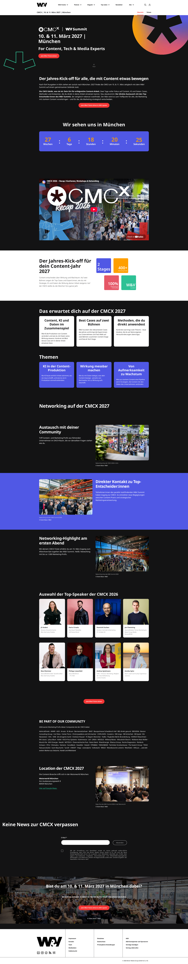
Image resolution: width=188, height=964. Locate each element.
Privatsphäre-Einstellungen (106, 945)
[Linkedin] (38, 952)
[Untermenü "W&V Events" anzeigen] (67, 5)
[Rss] (50, 952)
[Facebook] (46, 952)
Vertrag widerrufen (132, 948)
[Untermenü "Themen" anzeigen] (81, 5)
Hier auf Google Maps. (48, 788)
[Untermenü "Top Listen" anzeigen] (109, 5)
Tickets (149, 12)
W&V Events (62, 5)
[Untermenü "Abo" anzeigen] (133, 5)
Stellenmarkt (73, 951)
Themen (76, 5)
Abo (130, 5)
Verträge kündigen (132, 945)
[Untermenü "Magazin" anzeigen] (94, 5)
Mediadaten (72, 948)
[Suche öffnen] (145, 4)
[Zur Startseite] (49, 942)
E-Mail (64, 838)
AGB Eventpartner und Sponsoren (137, 941)
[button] (52, 619)
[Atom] (54, 952)
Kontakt (71, 941)
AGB (127, 938)
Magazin (90, 5)
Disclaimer (100, 938)
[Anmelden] (149, 4)
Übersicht (140, 12)
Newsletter (119, 5)
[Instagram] (42, 952)
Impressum (72, 938)
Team (70, 945)
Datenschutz (101, 941)
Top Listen (104, 5)
